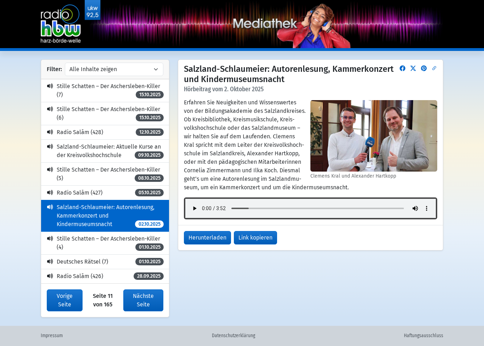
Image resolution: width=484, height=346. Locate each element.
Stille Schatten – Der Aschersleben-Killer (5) (109, 173)
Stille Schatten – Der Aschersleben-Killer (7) (109, 90)
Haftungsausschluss (423, 335)
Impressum (52, 335)
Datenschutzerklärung (233, 335)
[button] (402, 68)
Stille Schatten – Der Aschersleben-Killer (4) (109, 242)
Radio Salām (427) (109, 192)
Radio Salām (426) (109, 276)
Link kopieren (255, 237)
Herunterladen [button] (207, 237)
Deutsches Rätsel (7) (109, 261)
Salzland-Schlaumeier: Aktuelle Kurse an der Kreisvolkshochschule (109, 150)
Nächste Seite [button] (143, 300)
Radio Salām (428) (109, 132)
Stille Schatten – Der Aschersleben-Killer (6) (109, 113)
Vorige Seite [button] (65, 300)
